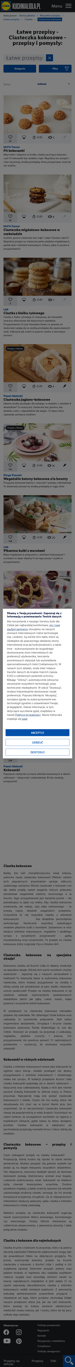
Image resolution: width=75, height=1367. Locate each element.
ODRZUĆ (37, 742)
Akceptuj (37, 732)
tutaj (24, 718)
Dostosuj (37, 752)
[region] (37, 683)
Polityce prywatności (27, 714)
